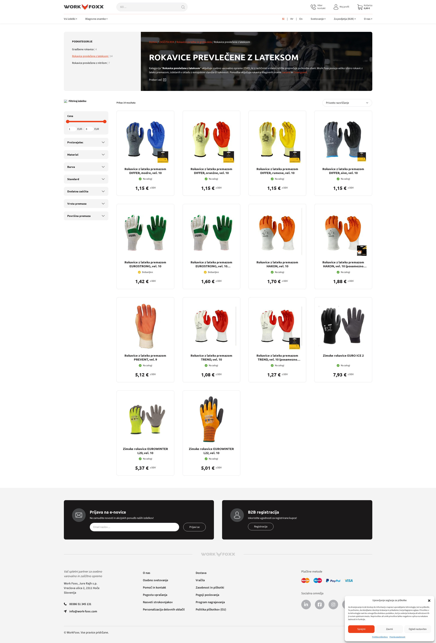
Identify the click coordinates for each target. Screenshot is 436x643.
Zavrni (389, 629)
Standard (73, 179)
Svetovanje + (318, 19)
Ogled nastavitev (418, 629)
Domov (153, 42)
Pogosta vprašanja (155, 595)
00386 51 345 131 (80, 604)
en (300, 19)
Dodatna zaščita (77, 191)
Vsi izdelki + (70, 19)
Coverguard (300, 72)
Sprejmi (361, 629)
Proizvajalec (75, 142)
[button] (429, 600)
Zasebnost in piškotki (210, 587)
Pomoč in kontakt (154, 587)
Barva (71, 167)
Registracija (260, 526)
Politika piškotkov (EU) (211, 609)
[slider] (67, 121)
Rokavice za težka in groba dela (194, 42)
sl (283, 19)
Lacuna (286, 72)
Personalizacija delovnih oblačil (164, 609)
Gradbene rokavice (83, 49)
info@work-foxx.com (83, 611)
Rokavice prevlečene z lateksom (90, 56)
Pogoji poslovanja (207, 595)
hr (291, 19)
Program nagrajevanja (210, 602)
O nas (146, 573)
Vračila (200, 580)
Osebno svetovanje (155, 580)
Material (72, 154)
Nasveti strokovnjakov (158, 602)
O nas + (368, 19)
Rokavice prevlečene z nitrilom (89, 63)
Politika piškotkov (380, 637)
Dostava (201, 573)
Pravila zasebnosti (397, 637)
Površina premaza (79, 216)
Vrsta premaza (77, 203)
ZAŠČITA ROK (166, 42)
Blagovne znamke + (96, 19)
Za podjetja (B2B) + (345, 19)
